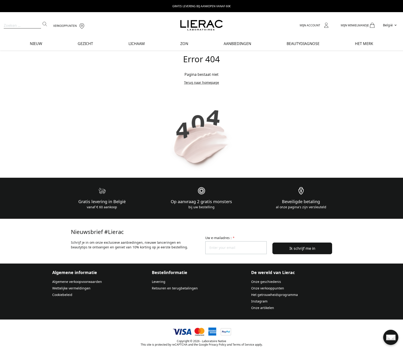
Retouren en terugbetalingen (175, 288)
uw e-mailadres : (219, 238)
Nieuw (36, 43)
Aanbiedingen (237, 43)
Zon (184, 43)
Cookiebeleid (62, 294)
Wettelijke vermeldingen (71, 288)
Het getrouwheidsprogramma (274, 294)
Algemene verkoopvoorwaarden (77, 281)
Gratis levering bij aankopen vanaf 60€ (201, 6)
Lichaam (137, 43)
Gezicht (85, 43)
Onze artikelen (262, 308)
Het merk (364, 43)
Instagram (259, 301)
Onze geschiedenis (266, 281)
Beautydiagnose (303, 43)
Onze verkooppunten (267, 288)
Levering (158, 281)
